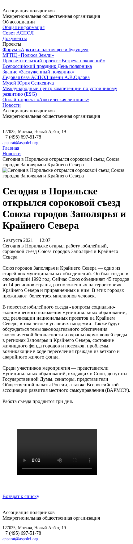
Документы (14, 38)
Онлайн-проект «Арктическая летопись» (45, 99)
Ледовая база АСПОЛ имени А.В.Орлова (46, 77)
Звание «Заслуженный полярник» (38, 71)
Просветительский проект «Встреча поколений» (53, 60)
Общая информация (23, 27)
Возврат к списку (20, 496)
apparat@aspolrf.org (20, 142)
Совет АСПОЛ (18, 32)
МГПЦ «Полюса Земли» (28, 55)
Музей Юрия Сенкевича (28, 82)
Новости (11, 105)
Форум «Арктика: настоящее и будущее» (45, 49)
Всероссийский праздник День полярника (47, 66)
